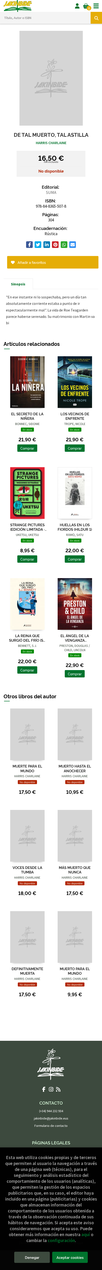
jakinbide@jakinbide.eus (51, 1118)
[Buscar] (96, 18)
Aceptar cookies (69, 1257)
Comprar (27, 448)
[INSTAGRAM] (51, 1089)
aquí (85, 1234)
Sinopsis (18, 284)
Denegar (32, 1257)
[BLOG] (58, 1089)
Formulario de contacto (51, 1126)
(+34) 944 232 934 (51, 1111)
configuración (61, 1240)
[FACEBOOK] (43, 1089)
